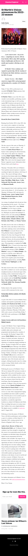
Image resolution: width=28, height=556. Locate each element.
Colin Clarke (5, 23)
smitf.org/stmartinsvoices (18, 479)
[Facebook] (15, 541)
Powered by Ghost (14, 545)
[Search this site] (23, 2)
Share (23, 21)
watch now (22, 408)
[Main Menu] (26, 2)
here (17, 164)
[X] (12, 541)
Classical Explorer (11, 538)
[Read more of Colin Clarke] (3, 19)
